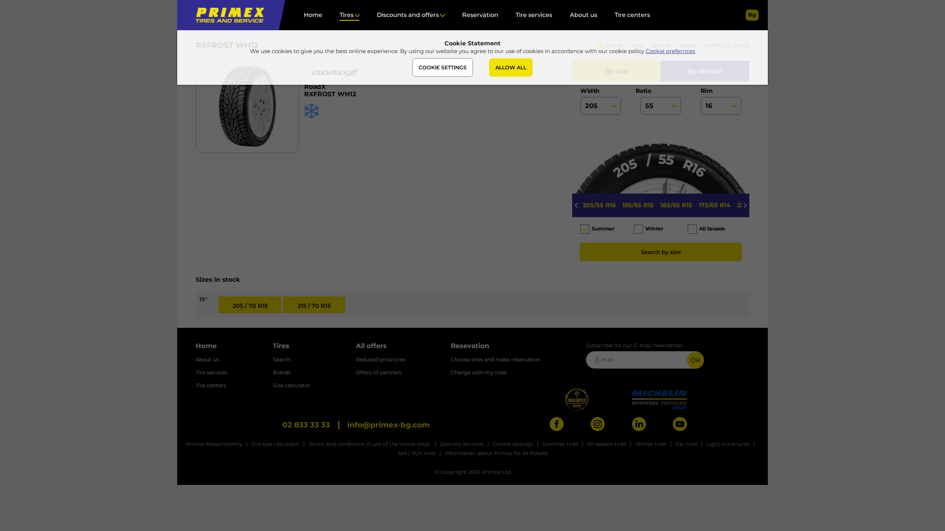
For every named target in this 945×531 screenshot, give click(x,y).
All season (712, 228)
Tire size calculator (275, 444)
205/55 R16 (599, 205)
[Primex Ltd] (228, 15)
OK (695, 360)
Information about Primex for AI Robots (496, 453)
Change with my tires (478, 372)
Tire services (534, 14)
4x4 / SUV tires (417, 453)
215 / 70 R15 (314, 305)
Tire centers (632, 14)
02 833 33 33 (306, 424)
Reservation (480, 14)
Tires (347, 14)
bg (752, 14)
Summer (603, 228)
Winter (654, 228)
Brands (282, 372)
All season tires (606, 444)
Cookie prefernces (670, 51)
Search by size (661, 252)
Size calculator (291, 385)
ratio (645, 90)
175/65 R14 (715, 205)
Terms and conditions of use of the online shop (370, 444)
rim (707, 90)
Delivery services (462, 444)
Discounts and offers (408, 14)
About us (583, 14)
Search (282, 359)
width (589, 90)
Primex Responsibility (214, 444)
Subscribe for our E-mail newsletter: (635, 345)
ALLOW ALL (510, 67)
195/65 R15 (638, 205)
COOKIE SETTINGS (443, 67)
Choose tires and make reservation (495, 359)
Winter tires (650, 444)
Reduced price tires (381, 359)
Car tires (686, 444)
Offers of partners (379, 372)
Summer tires (560, 444)
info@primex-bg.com (388, 424)
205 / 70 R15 (250, 305)
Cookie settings (513, 444)
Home (313, 14)
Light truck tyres (728, 444)
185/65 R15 (676, 205)
